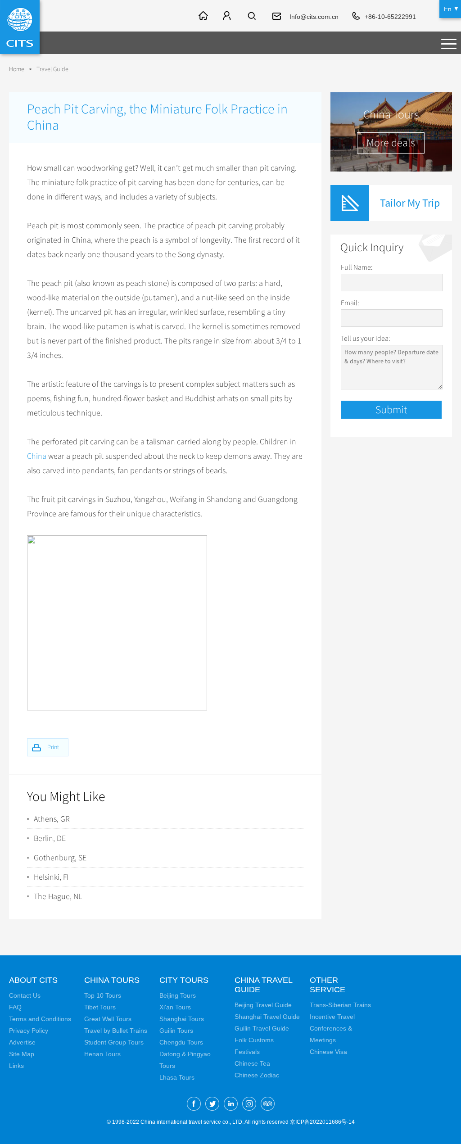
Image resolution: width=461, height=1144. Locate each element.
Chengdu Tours (181, 1042)
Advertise (22, 1042)
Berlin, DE (50, 838)
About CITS (33, 980)
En (448, 9)
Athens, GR (52, 819)
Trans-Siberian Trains (340, 1004)
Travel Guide (52, 69)
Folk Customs (254, 1040)
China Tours (112, 980)
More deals (390, 142)
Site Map (21, 1054)
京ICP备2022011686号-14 (322, 1122)
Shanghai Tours (181, 1018)
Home (16, 69)
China (36, 456)
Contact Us (25, 995)
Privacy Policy (28, 1030)
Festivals (247, 1051)
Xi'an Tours (175, 1007)
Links (16, 1065)
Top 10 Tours (102, 995)
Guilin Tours (176, 1030)
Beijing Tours (177, 995)
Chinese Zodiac (257, 1075)
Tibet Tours (100, 1007)
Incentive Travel (332, 1016)
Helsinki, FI (51, 877)
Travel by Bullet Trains (115, 1030)
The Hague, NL (58, 896)
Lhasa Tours (176, 1077)
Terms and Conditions (40, 1018)
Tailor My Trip (410, 203)
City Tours (183, 980)
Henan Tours (102, 1054)
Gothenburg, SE (60, 858)
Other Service (327, 985)
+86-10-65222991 (390, 16)
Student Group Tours (114, 1042)
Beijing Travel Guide (263, 1004)
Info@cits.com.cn (314, 16)
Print (53, 747)
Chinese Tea (252, 1063)
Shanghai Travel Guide (267, 1016)
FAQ (15, 1007)
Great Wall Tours (107, 1018)
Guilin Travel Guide (262, 1028)
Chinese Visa (328, 1051)
